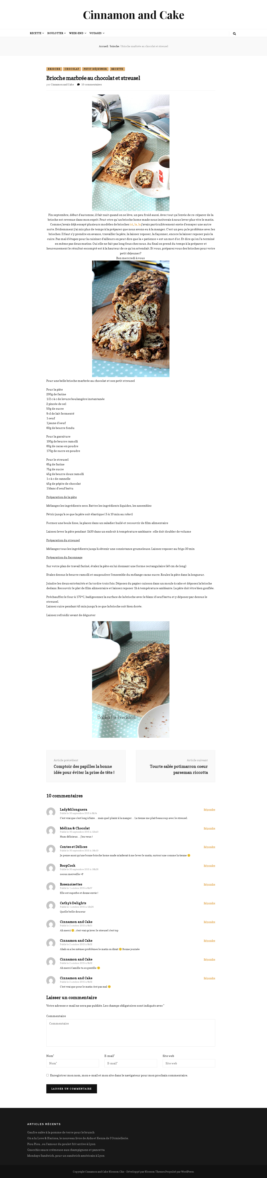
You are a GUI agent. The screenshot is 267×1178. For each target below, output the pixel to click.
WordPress (187, 1171)
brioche (54, 69)
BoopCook (67, 865)
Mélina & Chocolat (75, 828)
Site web (168, 1056)
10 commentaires (91, 84)
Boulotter (55, 33)
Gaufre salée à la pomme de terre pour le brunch (60, 1132)
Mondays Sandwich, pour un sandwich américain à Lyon (65, 1155)
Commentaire (56, 1016)
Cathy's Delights (73, 903)
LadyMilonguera (73, 809)
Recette (35, 33)
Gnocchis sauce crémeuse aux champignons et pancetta (66, 1150)
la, (136, 224)
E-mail (109, 1056)
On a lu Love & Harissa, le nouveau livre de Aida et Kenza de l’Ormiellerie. (78, 1138)
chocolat (72, 69)
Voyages (96, 33)
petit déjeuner (95, 69)
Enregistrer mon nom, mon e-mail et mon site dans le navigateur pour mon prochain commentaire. (119, 1075)
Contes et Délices (73, 847)
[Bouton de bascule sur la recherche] (234, 33)
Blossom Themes (155, 1171)
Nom (50, 1056)
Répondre (209, 809)
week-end (76, 33)
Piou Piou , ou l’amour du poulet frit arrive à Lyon (61, 1144)
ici (131, 224)
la (139, 224)
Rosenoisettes (71, 884)
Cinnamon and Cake (133, 14)
